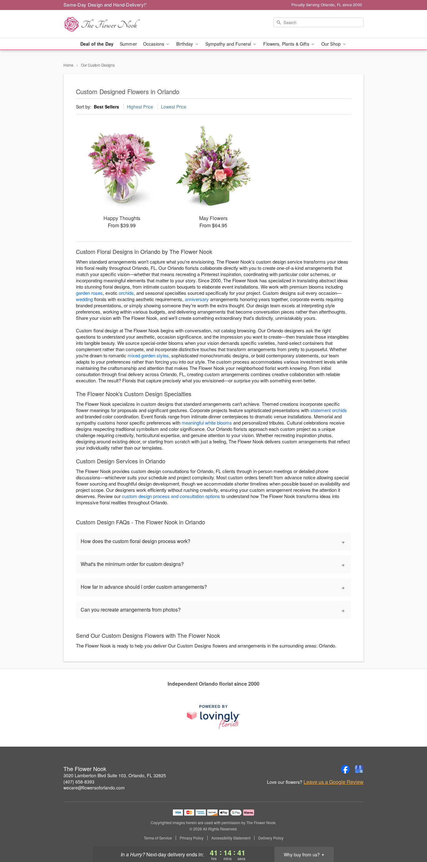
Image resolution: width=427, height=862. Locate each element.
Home (68, 65)
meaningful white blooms (207, 422)
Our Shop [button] (331, 44)
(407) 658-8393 (78, 782)
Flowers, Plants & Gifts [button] (286, 44)
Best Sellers (106, 106)
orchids (126, 293)
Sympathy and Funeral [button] (229, 44)
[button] (411, 835)
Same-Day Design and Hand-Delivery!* (105, 4)
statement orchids (328, 410)
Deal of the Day (96, 44)
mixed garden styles (148, 355)
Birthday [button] (185, 44)
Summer (128, 44)
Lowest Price (173, 106)
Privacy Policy (191, 838)
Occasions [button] (154, 44)
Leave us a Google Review (334, 782)
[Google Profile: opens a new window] (359, 769)
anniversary (197, 299)
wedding (84, 299)
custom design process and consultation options (171, 496)
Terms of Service (158, 838)
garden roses (89, 293)
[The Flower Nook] (108, 24)
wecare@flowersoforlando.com (94, 787)
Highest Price (140, 106)
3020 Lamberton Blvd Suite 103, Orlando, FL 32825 (114, 775)
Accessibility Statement (230, 838)
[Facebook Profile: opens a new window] (345, 769)
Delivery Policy (271, 838)
